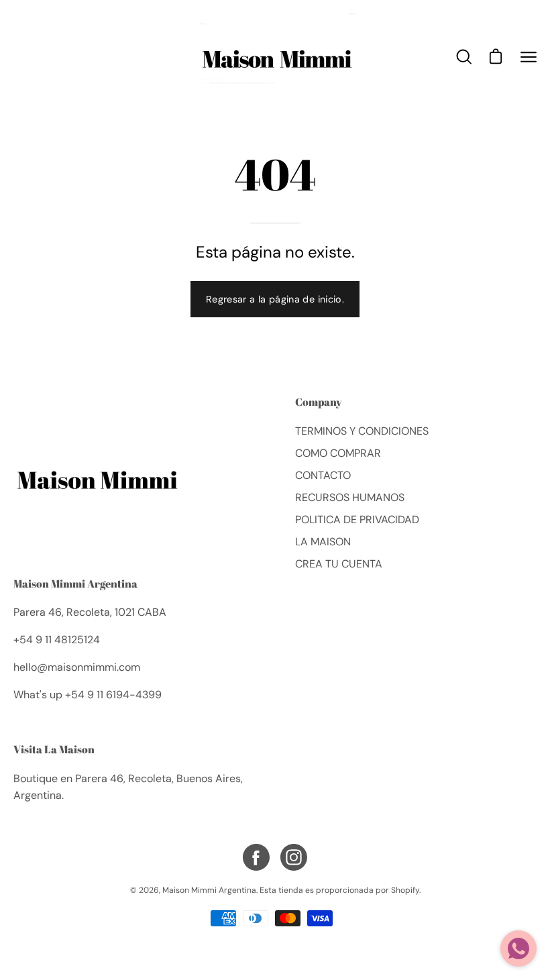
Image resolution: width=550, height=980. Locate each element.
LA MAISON (323, 542)
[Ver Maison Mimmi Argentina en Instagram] (293, 857)
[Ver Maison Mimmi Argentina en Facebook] (256, 857)
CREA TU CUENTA (338, 564)
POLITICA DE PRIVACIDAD (357, 519)
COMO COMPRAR (338, 453)
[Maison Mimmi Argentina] (275, 56)
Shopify (405, 890)
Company (318, 402)
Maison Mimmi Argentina (75, 583)
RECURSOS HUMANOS (349, 497)
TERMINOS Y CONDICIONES (362, 431)
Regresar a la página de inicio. (275, 299)
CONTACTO (323, 475)
